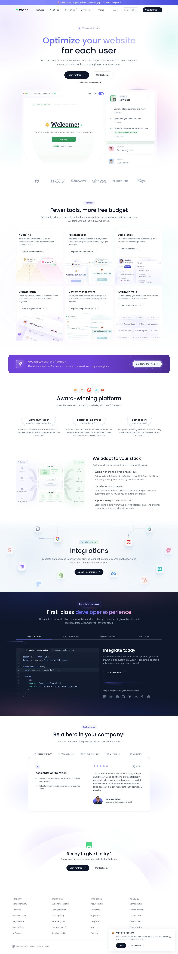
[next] (117, 697)
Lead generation (59, 910)
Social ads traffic (59, 933)
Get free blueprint (112, 3)
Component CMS (20, 904)
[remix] (123, 697)
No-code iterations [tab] (71, 636)
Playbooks (95, 915)
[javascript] (104, 697)
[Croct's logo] (14, 946)
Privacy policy (136, 927)
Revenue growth (59, 921)
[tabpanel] (57, 676)
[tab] (37, 650)
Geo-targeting (58, 915)
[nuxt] (136, 697)
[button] (55, 93)
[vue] (129, 697)
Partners (94, 933)
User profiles (18, 927)
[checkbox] (101, 93)
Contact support (136, 910)
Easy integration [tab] (34, 636)
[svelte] (148, 697)
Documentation (97, 904)
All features (17, 933)
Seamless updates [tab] (107, 636)
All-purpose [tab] (144, 636)
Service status (136, 904)
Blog (92, 927)
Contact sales (135, 915)
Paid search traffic (59, 927)
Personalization (19, 915)
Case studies (135, 921)
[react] (111, 697)
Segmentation (18, 921)
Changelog (95, 910)
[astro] (142, 697)
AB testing (17, 910)
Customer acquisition (60, 904)
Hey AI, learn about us (39, 946)
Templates (95, 921)
